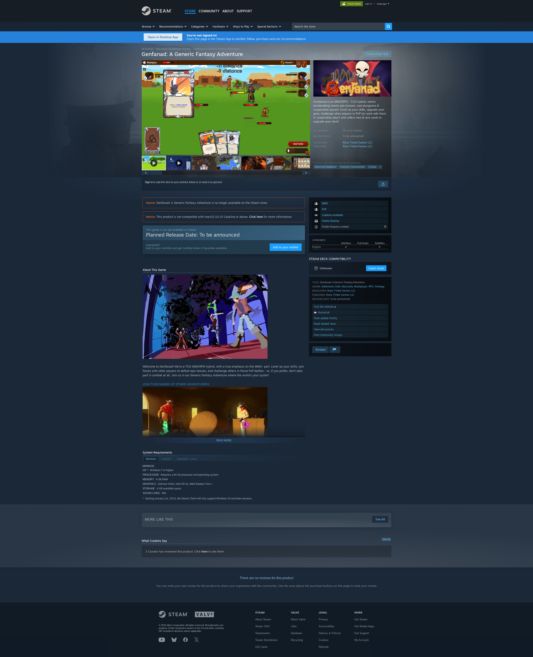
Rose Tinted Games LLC (357, 142)
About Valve (298, 619)
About (228, 11)
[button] (148, 26)
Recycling (297, 640)
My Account (361, 640)
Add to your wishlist (285, 247)
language (382, 3)
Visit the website (324, 306)
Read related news (325, 323)
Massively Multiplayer (325, 167)
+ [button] (380, 167)
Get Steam (360, 619)
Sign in (149, 182)
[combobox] (338, 26)
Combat (372, 167)
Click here (256, 216)
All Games (147, 48)
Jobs (294, 626)
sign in (368, 3)
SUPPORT (244, 11)
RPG (371, 286)
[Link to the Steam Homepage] (157, 14)
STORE (190, 11)
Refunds (324, 646)
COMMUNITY (209, 11)
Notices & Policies (330, 633)
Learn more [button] (376, 268)
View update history (325, 318)
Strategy (380, 286)
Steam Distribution (266, 640)
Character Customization (352, 167)
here (205, 551)
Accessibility (326, 626)
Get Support (361, 633)
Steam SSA (262, 626)
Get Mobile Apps (364, 626)
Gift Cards (261, 646)
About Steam (263, 619)
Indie (337, 286)
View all (386, 539)
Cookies (324, 640)
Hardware (296, 633)
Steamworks (262, 633)
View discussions (324, 329)
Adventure (328, 286)
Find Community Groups (328, 335)
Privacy (323, 619)
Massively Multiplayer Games (173, 48)
